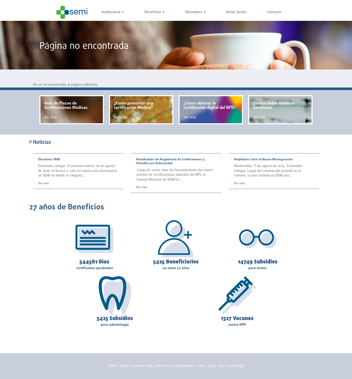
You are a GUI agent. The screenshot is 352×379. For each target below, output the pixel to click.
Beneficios (153, 12)
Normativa (194, 12)
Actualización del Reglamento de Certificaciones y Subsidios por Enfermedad (170, 161)
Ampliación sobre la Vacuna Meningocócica (263, 159)
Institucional (111, 12)
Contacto (274, 12)
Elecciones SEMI (49, 159)
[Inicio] (71, 12)
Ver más (50, 117)
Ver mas (43, 183)
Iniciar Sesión (236, 12)
